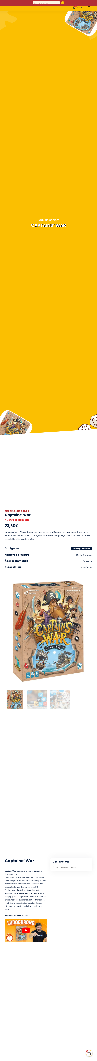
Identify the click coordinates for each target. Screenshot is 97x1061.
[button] (88, 579)
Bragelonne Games (17, 511)
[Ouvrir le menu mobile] (89, 7)
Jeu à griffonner (81, 548)
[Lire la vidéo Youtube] (25, 930)
